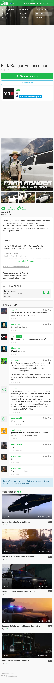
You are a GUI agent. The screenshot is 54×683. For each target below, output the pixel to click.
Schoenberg (16, 456)
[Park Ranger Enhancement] (27, 164)
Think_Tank (16, 430)
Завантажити (28, 76)
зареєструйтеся (42, 481)
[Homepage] (17, 92)
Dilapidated (15, 324)
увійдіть (28, 481)
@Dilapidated (16, 339)
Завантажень (10, 209)
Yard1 (18, 89)
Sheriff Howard (17, 444)
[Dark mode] (47, 3)
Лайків (24, 209)
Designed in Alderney (9, 673)
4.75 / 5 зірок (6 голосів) (9, 214)
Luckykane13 (16, 418)
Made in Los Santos (9, 676)
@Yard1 (14, 351)
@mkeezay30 (16, 432)
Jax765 (14, 388)
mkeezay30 (15, 360)
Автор (19, 336)
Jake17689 (15, 310)
